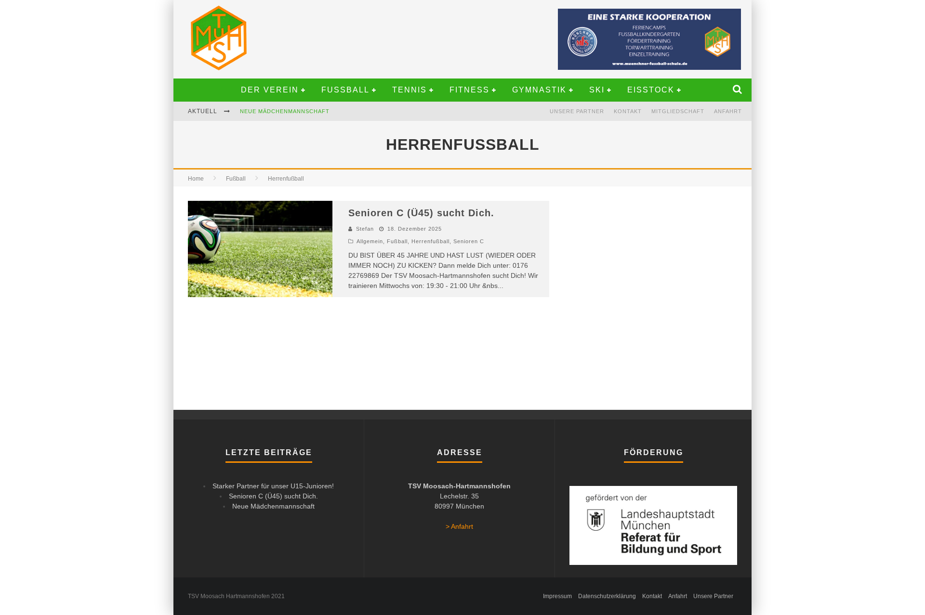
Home (196, 178)
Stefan (365, 229)
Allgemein (370, 241)
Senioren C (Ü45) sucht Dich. (421, 213)
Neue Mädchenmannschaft (273, 506)
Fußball (345, 90)
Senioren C (468, 241)
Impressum (557, 596)
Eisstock (650, 90)
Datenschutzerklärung (607, 596)
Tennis (409, 90)
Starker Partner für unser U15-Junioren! (311, 119)
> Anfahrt (459, 526)
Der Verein (270, 90)
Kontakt (628, 111)
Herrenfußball (430, 241)
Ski (597, 90)
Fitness (469, 90)
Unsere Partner (577, 111)
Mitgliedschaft (677, 111)
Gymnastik (539, 90)
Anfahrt (728, 111)
